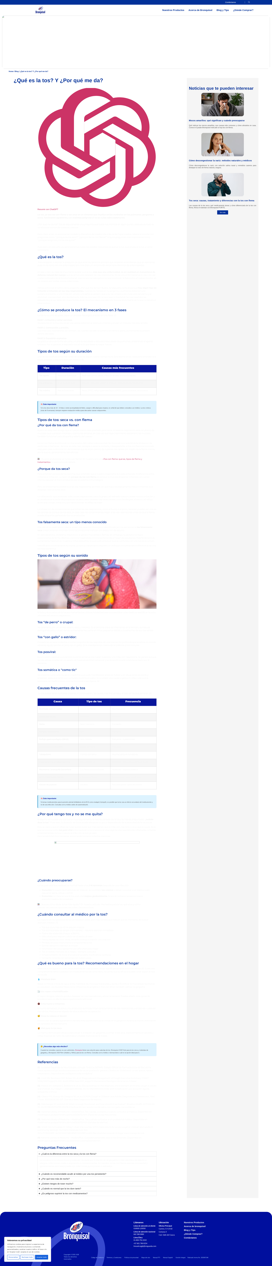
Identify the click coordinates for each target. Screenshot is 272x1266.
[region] (27, 1249)
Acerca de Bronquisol (200, 10)
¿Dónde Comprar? (243, 10)
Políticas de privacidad (131, 1257)
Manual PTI (156, 1257)
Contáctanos (230, 2)
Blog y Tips (223, 10)
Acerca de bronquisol (195, 1226)
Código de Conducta (97, 1257)
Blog (17, 71)
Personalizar (13, 1257)
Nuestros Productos (173, 10)
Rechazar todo (27, 1257)
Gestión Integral (180, 1257)
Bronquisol (79, 1050)
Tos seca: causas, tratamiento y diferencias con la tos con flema (221, 200)
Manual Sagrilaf (168, 1257)
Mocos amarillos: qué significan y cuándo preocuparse (217, 120)
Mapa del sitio (145, 1257)
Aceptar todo (42, 1257)
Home (11, 71)
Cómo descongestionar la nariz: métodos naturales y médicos (220, 160)
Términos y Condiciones (114, 1257)
